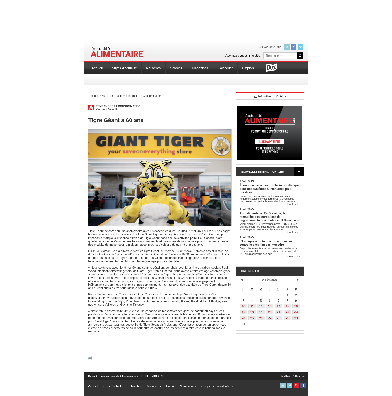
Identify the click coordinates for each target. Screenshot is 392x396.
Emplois (248, 68)
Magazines (200, 68)
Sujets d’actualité (124, 68)
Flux (283, 96)
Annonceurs (155, 386)
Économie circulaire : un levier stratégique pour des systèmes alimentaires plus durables (269, 189)
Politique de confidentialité (216, 386)
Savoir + (176, 68)
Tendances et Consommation (118, 106)
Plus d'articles (299, 171)
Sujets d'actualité (112, 95)
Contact (171, 386)
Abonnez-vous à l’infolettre (242, 55)
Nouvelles (153, 68)
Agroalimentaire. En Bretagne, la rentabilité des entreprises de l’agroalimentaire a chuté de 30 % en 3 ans (269, 217)
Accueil (97, 68)
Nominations (188, 386)
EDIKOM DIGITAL (154, 376)
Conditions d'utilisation (292, 376)
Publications (135, 386)
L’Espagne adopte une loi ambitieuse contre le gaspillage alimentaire (266, 243)
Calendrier (225, 68)
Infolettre (264, 96)
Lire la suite (293, 204)
